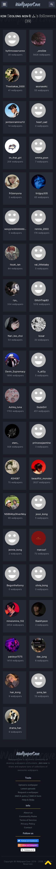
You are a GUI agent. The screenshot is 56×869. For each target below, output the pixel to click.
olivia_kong (41, 585)
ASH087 (15, 478)
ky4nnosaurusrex (15, 50)
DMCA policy (21, 796)
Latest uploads (28, 788)
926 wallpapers (15, 446)
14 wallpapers (15, 126)
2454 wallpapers (15, 625)
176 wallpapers (41, 233)
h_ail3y (42, 371)
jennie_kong (15, 549)
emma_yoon (41, 157)
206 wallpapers (15, 161)
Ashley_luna (15, 407)
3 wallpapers (41, 446)
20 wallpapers (42, 339)
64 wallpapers (15, 268)
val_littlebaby (41, 264)
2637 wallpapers (41, 482)
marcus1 (41, 549)
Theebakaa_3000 (15, 86)
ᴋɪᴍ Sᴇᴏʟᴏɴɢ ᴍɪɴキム (18, 15)
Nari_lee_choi (15, 335)
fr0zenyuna (15, 193)
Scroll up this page (48, 862)
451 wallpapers (41, 411)
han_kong (15, 692)
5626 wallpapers (41, 54)
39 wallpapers (15, 54)
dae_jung (42, 656)
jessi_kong (42, 514)
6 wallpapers (41, 660)
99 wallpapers (15, 518)
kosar (42, 335)
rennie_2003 (42, 228)
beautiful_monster (42, 478)
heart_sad (41, 122)
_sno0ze (41, 50)
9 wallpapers (15, 696)
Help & (28, 799)
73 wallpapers (42, 553)
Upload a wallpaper (28, 785)
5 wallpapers (41, 268)
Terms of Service (28, 820)
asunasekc (41, 86)
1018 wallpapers (41, 304)
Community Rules (28, 816)
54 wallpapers (15, 339)
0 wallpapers (41, 126)
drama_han (15, 727)
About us (28, 812)
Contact (28, 827)
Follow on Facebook (29, 841)
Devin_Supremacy (15, 371)
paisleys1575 (15, 656)
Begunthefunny (15, 585)
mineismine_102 (15, 621)
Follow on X (29, 850)
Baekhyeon (41, 621)
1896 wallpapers (15, 375)
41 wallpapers (15, 90)
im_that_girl (15, 157)
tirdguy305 (42, 193)
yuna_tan (42, 692)
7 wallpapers (41, 161)
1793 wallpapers (15, 411)
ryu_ (15, 300)
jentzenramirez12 (15, 122)
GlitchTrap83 (42, 300)
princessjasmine (42, 442)
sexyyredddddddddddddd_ (15, 228)
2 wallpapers (15, 197)
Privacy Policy (28, 824)
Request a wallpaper (28, 792)
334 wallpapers (15, 304)
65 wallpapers (41, 197)
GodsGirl (42, 407)
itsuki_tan (15, 264)
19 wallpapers (42, 696)
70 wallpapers (15, 482)
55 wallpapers (41, 90)
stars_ (15, 442)
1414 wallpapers (15, 660)
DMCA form (35, 796)
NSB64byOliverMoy (15, 514)
